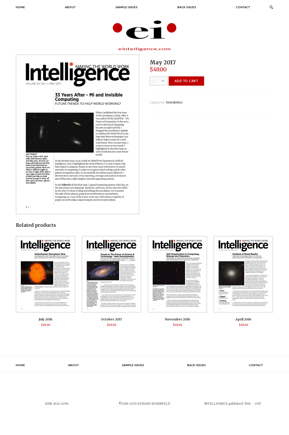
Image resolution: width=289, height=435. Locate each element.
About (70, 7)
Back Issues (186, 7)
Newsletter (174, 102)
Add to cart (186, 81)
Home (20, 7)
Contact (243, 7)
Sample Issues (127, 7)
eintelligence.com (144, 49)
